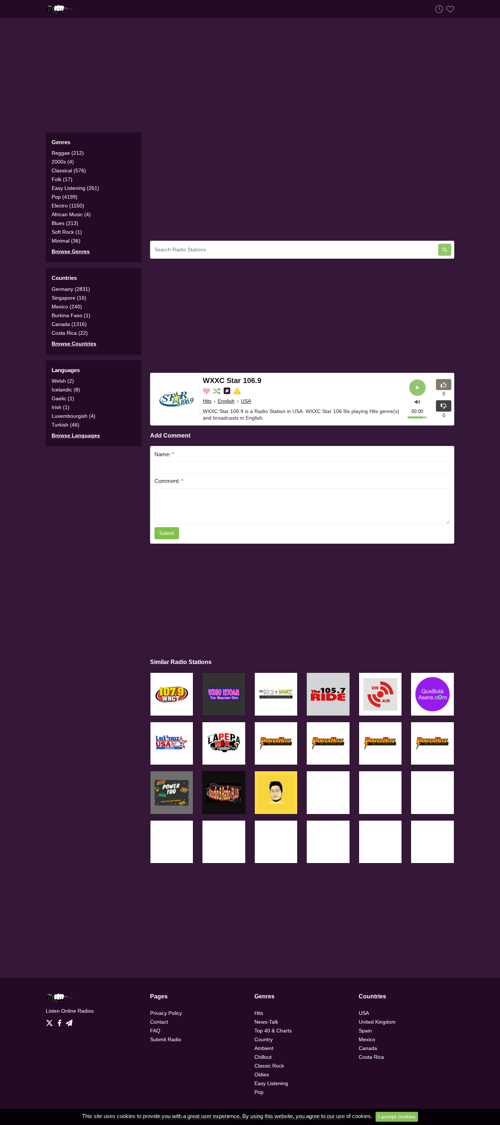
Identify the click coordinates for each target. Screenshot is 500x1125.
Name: (164, 454)
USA (246, 401)
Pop (259, 1092)
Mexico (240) (67, 307)
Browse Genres (71, 251)
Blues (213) (65, 223)
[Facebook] (60, 1021)
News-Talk (266, 1022)
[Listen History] (437, 9)
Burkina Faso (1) (71, 315)
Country (263, 1039)
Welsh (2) (63, 381)
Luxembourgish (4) (74, 416)
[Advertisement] (250, 75)
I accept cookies (396, 1117)
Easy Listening (271, 1083)
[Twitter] (51, 1021)
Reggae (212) (68, 153)
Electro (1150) (68, 206)
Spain (365, 1031)
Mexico (367, 1039)
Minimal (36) (66, 241)
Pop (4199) (65, 197)
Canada (368, 1048)
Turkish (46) (65, 425)
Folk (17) (62, 179)
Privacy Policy (166, 1013)
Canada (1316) (69, 324)
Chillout (263, 1057)
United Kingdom (377, 1022)
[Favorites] (448, 9)
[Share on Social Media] (227, 391)
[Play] (417, 387)
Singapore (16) (69, 298)
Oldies (261, 1074)
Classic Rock (269, 1066)
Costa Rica (371, 1057)
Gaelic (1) (63, 398)
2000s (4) (63, 162)
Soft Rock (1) (67, 232)
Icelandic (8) (66, 390)
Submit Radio (165, 1039)
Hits (207, 401)
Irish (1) (61, 407)
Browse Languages (76, 435)
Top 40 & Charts (273, 1031)
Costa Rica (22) (70, 333)
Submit (166, 533)
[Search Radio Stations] (444, 250)
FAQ (155, 1031)
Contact (159, 1022)
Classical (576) (69, 170)
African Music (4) (71, 214)
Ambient (263, 1048)
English (226, 401)
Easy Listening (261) (75, 188)
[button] (417, 401)
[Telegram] (69, 1021)
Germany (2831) (71, 289)
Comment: (168, 481)
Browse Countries (74, 343)
